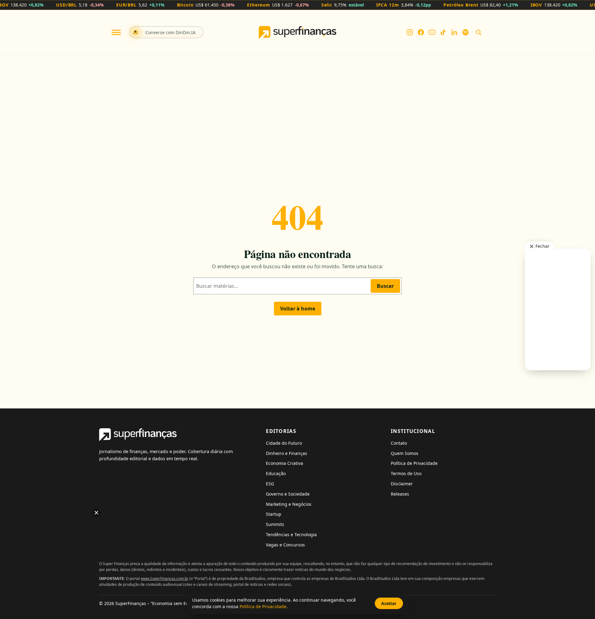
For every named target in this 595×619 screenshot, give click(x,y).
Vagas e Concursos (285, 545)
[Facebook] (421, 32)
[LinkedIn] (454, 32)
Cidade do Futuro (284, 443)
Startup (273, 514)
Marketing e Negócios (288, 504)
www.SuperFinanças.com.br (164, 578)
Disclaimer (402, 484)
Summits (275, 524)
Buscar (385, 286)
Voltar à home (297, 308)
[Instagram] (409, 32)
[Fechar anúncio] (96, 513)
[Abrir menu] (116, 32)
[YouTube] (432, 32)
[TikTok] (443, 32)
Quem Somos (404, 453)
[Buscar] (478, 32)
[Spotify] (465, 32)
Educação (276, 473)
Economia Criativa (284, 463)
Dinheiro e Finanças (286, 453)
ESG (270, 484)
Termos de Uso (406, 473)
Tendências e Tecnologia (291, 534)
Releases (400, 494)
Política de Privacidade (414, 463)
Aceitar (388, 603)
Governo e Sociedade (288, 494)
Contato (399, 443)
